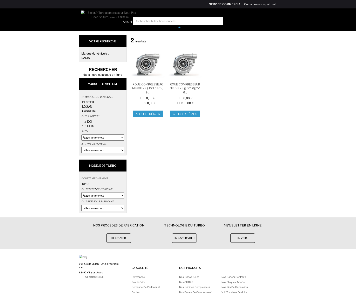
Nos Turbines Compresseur (194, 287)
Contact (136, 292)
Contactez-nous (94, 276)
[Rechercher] (219, 21)
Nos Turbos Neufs (189, 277)
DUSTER (88, 102)
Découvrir (118, 238)
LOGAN (87, 106)
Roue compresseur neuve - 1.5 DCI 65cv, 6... (185, 88)
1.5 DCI (87, 121)
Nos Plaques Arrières (233, 282)
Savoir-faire (138, 282)
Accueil (128, 21)
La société (140, 268)
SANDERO (89, 111)
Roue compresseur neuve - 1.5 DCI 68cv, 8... (147, 88)
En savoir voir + (184, 238)
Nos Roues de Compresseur (195, 292)
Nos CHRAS (186, 282)
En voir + (242, 238)
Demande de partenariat (146, 287)
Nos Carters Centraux (233, 277)
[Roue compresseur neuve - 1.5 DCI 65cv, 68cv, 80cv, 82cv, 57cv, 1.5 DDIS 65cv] (185, 64)
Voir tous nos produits (234, 292)
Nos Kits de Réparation (234, 287)
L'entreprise (138, 277)
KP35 (85, 184)
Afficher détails (148, 114)
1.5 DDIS (88, 126)
